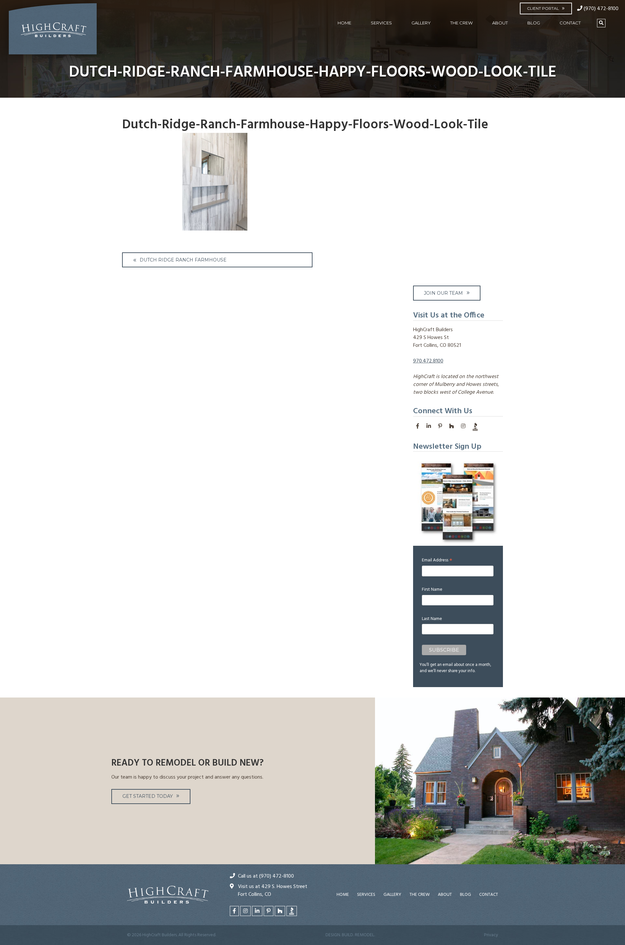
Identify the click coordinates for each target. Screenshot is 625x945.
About (500, 22)
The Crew (461, 22)
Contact (570, 22)
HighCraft (52, 31)
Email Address (437, 560)
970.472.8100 (428, 361)
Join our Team (443, 293)
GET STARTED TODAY (147, 796)
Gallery (421, 22)
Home (344, 22)
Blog (533, 22)
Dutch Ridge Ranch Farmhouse (183, 260)
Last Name (432, 619)
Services (381, 22)
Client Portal (543, 8)
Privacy (491, 935)
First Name (432, 589)
